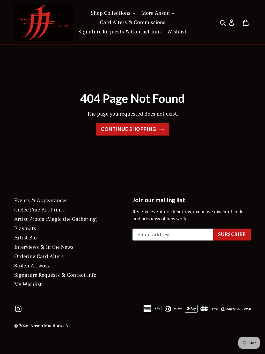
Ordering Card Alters (39, 256)
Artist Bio (25, 237)
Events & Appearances (41, 200)
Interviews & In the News (43, 246)
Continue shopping (128, 129)
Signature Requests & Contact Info (119, 31)
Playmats (25, 228)
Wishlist (177, 31)
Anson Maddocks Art (51, 326)
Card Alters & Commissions (132, 22)
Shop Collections (111, 12)
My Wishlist (28, 284)
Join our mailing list (158, 199)
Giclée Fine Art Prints (39, 209)
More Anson (156, 12)
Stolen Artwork (32, 265)
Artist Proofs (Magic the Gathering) (56, 218)
